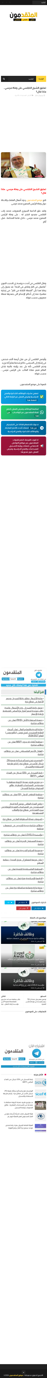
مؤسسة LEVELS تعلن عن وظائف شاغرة (23, 835)
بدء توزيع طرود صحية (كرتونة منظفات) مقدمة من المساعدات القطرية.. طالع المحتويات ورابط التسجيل (25, 785)
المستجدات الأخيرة (21, 95)
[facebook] (6, 2)
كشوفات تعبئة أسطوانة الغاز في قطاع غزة (22, 819)
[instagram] (10, 2)
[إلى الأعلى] (23, 1372)
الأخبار (29, 95)
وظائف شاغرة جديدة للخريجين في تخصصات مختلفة (25, 938)
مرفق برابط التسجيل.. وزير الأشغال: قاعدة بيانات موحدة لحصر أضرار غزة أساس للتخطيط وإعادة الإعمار (23, 711)
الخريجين (40, 924)
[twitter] (2, 2)
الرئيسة (41, 79)
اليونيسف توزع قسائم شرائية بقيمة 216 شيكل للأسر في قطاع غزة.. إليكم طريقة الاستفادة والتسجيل (25, 763)
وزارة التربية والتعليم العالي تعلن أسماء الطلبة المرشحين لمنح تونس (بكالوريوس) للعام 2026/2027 (24, 732)
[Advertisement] (23, 46)
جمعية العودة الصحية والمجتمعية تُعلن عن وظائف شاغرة (26, 960)
